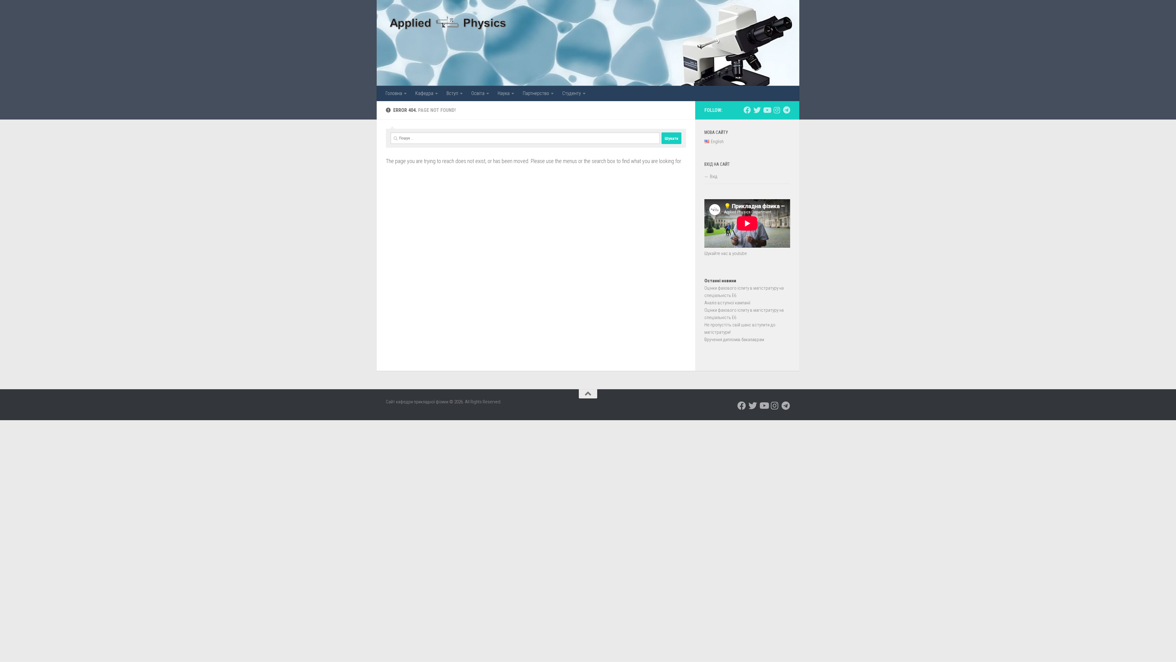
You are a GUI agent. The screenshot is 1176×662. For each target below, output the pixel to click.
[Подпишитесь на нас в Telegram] (786, 110)
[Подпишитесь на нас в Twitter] (757, 110)
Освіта (477, 93)
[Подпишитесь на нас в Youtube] (767, 110)
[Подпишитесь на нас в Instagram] (776, 110)
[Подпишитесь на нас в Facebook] (747, 110)
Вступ (452, 93)
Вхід (714, 176)
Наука (504, 93)
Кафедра (424, 93)
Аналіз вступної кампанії (727, 303)
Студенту (571, 93)
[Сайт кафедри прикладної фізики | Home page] (448, 21)
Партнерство (536, 93)
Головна (394, 93)
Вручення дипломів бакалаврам (734, 339)
